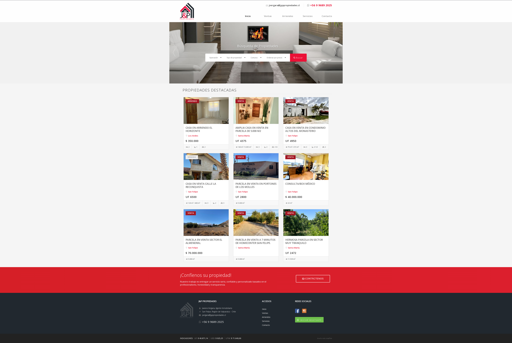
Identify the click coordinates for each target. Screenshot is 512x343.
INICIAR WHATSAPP (311, 320)
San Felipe (293, 135)
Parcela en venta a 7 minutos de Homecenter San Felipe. (255, 241)
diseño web (321, 338)
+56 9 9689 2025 (320, 5)
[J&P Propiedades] (187, 10)
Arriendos (287, 16)
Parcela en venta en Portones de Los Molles (256, 185)
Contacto (327, 16)
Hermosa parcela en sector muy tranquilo (304, 241)
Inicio (248, 16)
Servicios (308, 16)
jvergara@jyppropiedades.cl (284, 5)
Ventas (268, 16)
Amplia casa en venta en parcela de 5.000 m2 (251, 129)
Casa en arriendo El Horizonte (199, 129)
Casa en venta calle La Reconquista (201, 185)
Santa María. (244, 135)
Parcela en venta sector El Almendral (204, 241)
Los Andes (193, 135)
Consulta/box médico (300, 183)
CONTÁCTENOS (314, 278)
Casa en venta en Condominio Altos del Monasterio (305, 129)
